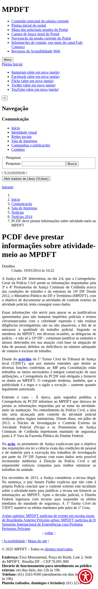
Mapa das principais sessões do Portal (39, 30)
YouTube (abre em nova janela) (35, 89)
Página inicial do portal (28, 25)
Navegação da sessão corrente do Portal (41, 38)
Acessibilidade (14, 173)
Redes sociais (21, 137)
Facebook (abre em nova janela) (35, 77)
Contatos (18, 149)
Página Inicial (12, 64)
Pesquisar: (14, 163)
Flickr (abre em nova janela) (32, 81)
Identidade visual (24, 132)
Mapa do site (37, 541)
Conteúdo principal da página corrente (40, 21)
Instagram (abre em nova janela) (35, 72)
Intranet (7, 187)
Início (15, 128)
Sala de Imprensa (24, 141)
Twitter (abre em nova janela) (33, 85)
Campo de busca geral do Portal (35, 34)
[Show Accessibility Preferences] (85, 576)
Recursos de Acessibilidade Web (35, 51)
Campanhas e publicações (30, 145)
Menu (7, 59)
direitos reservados (59, 549)
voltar (49, 533)
